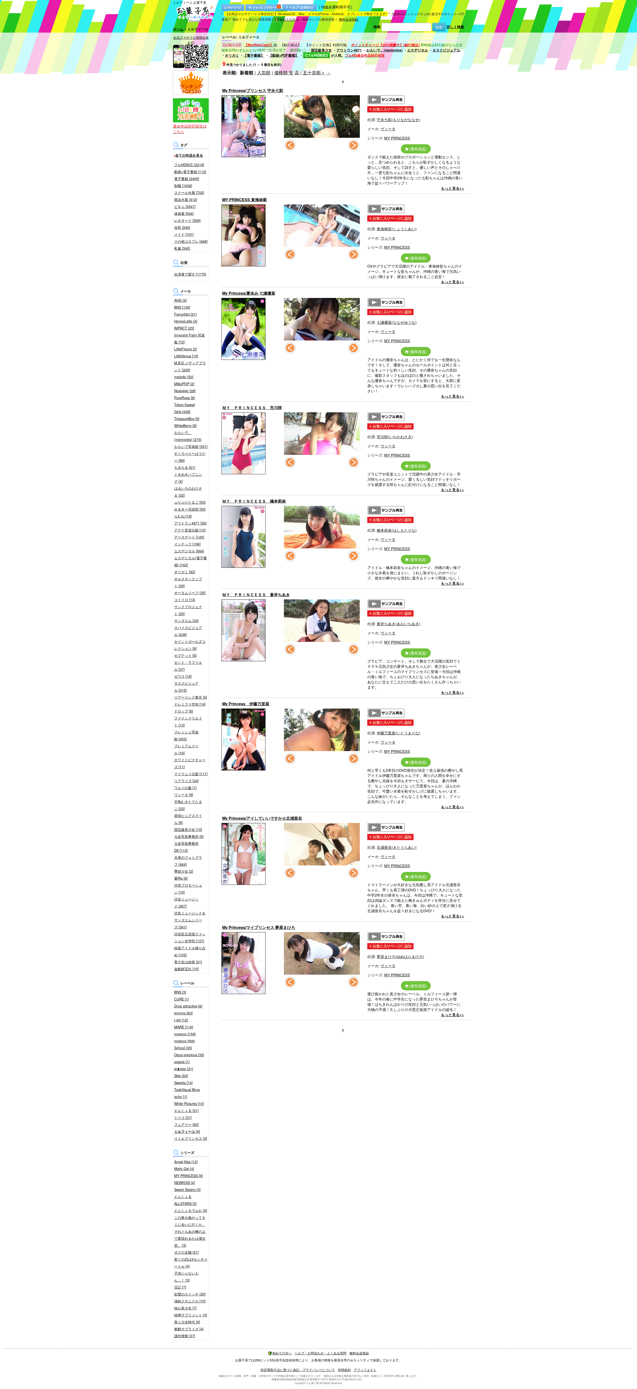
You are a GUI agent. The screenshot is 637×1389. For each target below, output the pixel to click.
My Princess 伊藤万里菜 (245, 704)
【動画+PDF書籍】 (284, 55)
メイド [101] (184, 234)
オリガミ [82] (184, 571)
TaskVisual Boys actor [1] (187, 1093)
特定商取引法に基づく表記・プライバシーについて (298, 1369)
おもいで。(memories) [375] (187, 436)
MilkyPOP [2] (184, 383)
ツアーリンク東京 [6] (190, 697)
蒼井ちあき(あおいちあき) (398, 623)
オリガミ (232, 55)
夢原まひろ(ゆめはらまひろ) (400, 956)
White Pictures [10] (189, 1103)
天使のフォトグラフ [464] (188, 861)
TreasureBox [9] (186, 418)
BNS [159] (182, 307)
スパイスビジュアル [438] (188, 631)
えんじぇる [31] (186, 1110)
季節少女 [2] (183, 871)
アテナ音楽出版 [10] (190, 529)
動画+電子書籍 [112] (190, 171)
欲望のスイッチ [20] (190, 1294)
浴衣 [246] (182, 227)
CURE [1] (181, 999)
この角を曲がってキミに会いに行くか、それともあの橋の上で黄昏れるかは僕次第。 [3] (190, 1231)
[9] (187, 1131)
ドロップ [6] (183, 711)
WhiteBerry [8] (185, 425)
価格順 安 (283, 72)
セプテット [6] (185, 655)
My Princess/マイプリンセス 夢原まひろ (258, 927)
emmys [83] (183, 1012)
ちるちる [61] (184, 467)
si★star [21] (183, 1068)
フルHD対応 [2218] (189, 164)
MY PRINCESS (397, 138)
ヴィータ (387, 128)
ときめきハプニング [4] (188, 478)
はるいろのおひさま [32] (188, 492)
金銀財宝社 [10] (186, 968)
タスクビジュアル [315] (186, 687)
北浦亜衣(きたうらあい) (397, 847)
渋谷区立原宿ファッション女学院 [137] (190, 937)
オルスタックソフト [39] (188, 582)
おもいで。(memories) (384, 50)
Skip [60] (181, 1075)
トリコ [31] (183, 1117)
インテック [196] (187, 543)
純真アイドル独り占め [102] (190, 951)
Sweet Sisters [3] (187, 1189)
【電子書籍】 (253, 55)
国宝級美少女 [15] (188, 829)
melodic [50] (183, 376)
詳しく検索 (455, 26)
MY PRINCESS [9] (188, 1175)
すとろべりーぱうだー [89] (190, 457)
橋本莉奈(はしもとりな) (397, 530)
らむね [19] (183, 516)
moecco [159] (185, 1033)
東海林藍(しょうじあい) (397, 228)
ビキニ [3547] (185, 206)
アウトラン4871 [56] (190, 523)
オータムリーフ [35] (190, 592)
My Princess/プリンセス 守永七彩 (252, 90)
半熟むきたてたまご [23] (188, 805)
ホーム (178, 28)
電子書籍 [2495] (186, 178)
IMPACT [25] (184, 328)
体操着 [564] (184, 213)
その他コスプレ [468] (191, 241)
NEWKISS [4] (184, 1182)
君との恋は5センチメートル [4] (191, 1263)
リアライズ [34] (186, 780)
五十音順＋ (314, 72)
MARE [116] (183, 1026)
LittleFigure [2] (185, 348)
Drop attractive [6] (188, 1006)
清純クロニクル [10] (190, 1300)
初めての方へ (289, 19)
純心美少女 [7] (185, 1307)
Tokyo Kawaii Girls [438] (184, 408)
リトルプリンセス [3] (190, 1138)
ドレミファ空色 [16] (190, 704)
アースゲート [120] (189, 536)
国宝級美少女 (321, 50)
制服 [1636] (183, 185)
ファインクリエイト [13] (188, 721)
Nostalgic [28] (185, 390)
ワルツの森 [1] (185, 787)
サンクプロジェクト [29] (188, 610)
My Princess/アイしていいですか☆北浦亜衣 (262, 818)
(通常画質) (417, 148)
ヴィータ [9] (183, 794)
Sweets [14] (183, 1082)
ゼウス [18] (183, 676)
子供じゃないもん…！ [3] (186, 1277)
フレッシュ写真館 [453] (186, 735)
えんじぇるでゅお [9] (190, 1210)
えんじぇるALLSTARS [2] (185, 1200)
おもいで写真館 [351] (191, 446)
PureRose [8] (184, 397)
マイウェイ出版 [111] (191, 773)
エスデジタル (417, 50)
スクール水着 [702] (189, 192)
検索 (376, 26)
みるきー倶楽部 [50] (190, 509)
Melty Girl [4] (184, 1168)
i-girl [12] (181, 1019)
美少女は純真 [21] (188, 961)
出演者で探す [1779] (190, 274)
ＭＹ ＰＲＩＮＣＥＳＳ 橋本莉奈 (254, 501)
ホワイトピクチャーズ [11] (190, 763)
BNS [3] (180, 992)
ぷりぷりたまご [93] (190, 502)
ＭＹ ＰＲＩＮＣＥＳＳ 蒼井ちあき (256, 594)
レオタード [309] (187, 220)
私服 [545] (182, 248)
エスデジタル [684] (189, 550)
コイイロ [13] (184, 599)
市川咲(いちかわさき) (395, 436)
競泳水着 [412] (185, 199)
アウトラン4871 (349, 50)
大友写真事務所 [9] (189, 836)
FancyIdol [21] (185, 314)
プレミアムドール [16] (186, 749)
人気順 (263, 72)
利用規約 (344, 1369)
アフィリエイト (365, 1369)
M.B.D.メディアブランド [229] (190, 366)
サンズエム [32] (186, 620)
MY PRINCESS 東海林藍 (244, 199)
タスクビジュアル (446, 50)
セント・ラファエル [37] (188, 666)
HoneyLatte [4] (185, 321)
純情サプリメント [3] (190, 1314)
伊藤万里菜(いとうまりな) (398, 732)
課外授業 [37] (184, 1335)
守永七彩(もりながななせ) (398, 119)
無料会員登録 (348, 19)
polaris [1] (182, 1061)
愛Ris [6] (181, 878)
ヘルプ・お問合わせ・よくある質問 (320, 1353)
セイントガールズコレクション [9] (190, 645)
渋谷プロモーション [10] (188, 889)
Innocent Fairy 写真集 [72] (189, 338)
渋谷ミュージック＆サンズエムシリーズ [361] (190, 919)
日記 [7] (180, 1287)
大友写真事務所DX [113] (186, 847)
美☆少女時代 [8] (187, 1321)
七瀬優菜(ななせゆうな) (397, 322)
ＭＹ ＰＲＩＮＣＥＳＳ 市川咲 (252, 407)
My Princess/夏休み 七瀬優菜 (248, 293)
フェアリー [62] (186, 1124)
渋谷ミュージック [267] (186, 903)
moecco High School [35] (184, 1044)
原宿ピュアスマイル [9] (188, 819)
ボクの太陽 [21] (186, 1252)
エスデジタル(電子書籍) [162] (190, 561)
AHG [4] (180, 300)
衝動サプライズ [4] (189, 1328)
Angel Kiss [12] (186, 1161)
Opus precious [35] (189, 1054)
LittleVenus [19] (186, 355)
